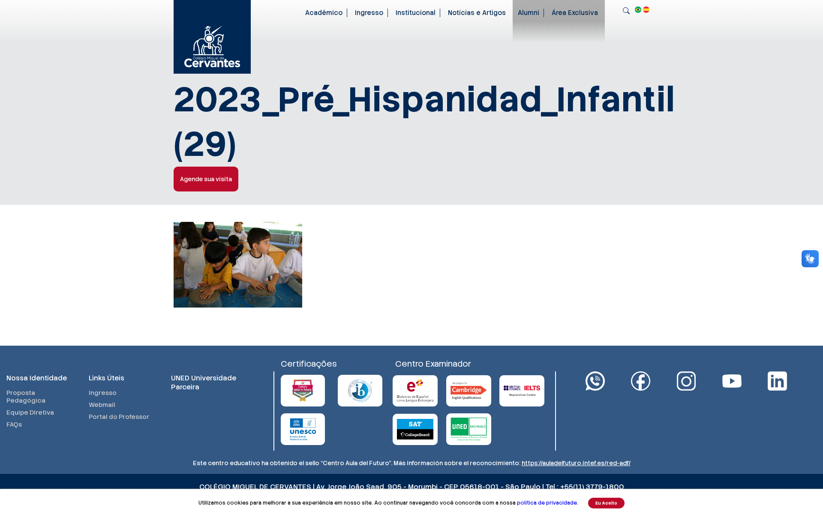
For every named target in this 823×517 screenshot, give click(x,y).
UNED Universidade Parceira (203, 382)
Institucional (416, 13)
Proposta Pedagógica (25, 396)
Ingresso (369, 13)
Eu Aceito (606, 503)
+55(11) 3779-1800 (592, 486)
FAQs (14, 424)
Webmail (102, 405)
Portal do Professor (119, 417)
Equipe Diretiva (30, 412)
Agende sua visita (206, 179)
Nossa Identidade (36, 378)
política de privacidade (547, 502)
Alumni (528, 13)
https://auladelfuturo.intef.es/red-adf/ (576, 463)
